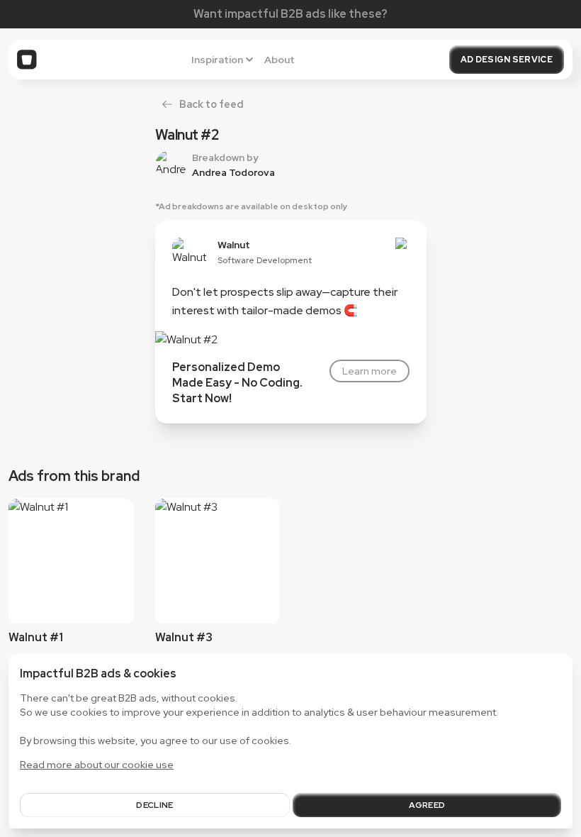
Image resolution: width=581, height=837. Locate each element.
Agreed (427, 805)
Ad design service (507, 59)
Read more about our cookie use (97, 764)
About (279, 59)
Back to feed (211, 104)
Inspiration (217, 59)
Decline (154, 805)
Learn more (369, 371)
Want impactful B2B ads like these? (290, 13)
